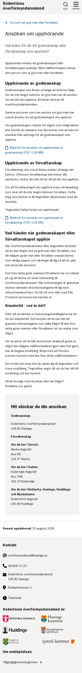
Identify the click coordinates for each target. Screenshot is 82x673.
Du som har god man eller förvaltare (34, 22)
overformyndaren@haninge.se (28, 555)
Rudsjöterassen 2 (20, 587)
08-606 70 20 (17, 566)
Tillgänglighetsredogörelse (20, 662)
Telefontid (14, 598)
